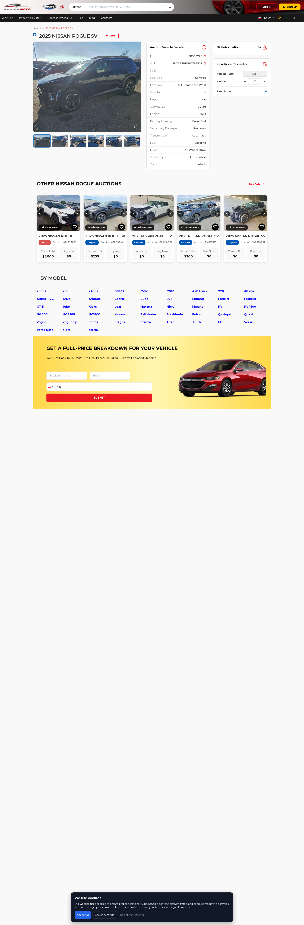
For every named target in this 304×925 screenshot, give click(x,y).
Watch (112, 36)
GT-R (40, 306)
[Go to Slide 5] (114, 141)
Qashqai (224, 314)
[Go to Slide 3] (78, 141)
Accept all (83, 915)
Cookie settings (104, 915)
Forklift (223, 299)
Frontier (250, 299)
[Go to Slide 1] (42, 141)
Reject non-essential (132, 915)
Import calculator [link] (29, 18)
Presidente (174, 314)
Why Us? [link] (7, 18)
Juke (66, 306)
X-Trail (67, 330)
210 (65, 291)
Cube (144, 299)
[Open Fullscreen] (136, 127)
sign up (292, 6)
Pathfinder (148, 314)
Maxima (146, 306)
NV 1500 (250, 306)
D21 (169, 299)
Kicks (93, 306)
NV (220, 306)
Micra (170, 306)
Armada (95, 299)
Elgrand (198, 299)
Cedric (120, 299)
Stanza (145, 322)
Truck (196, 322)
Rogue (42, 322)
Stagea (120, 322)
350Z (144, 291)
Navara (120, 314)
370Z (170, 291)
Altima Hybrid (45, 299)
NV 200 (42, 314)
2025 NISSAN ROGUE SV (59, 28)
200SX (41, 291)
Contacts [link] (106, 18)
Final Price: (224, 91)
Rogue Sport (71, 322)
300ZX (119, 291)
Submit (99, 397)
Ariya (66, 299)
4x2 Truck (199, 291)
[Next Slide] (137, 87)
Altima (249, 291)
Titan (170, 322)
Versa (248, 322)
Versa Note (45, 330)
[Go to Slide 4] (96, 141)
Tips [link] (80, 18)
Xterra (93, 330)
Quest (248, 314)
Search (37, 28)
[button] (87, 87)
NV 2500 (69, 314)
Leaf (118, 306)
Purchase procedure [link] (59, 18)
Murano (198, 306)
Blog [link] (92, 18)
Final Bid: (223, 81)
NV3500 (94, 314)
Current (76, 6)
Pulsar (197, 314)
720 (221, 291)
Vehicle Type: (225, 73)
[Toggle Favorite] (74, 227)
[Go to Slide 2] (60, 141)
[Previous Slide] (36, 87)
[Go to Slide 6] (132, 141)
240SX (93, 291)
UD (220, 322)
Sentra (94, 322)
